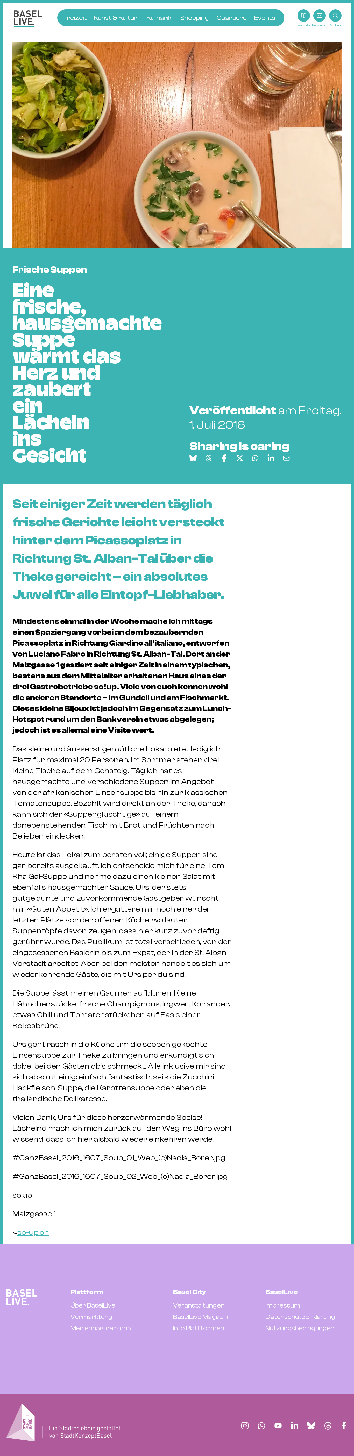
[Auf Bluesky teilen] (193, 458)
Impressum (282, 1305)
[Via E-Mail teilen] (286, 458)
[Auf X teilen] (239, 458)
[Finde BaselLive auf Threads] (328, 1426)
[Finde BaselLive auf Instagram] (245, 1426)
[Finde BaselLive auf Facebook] (344, 1426)
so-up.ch (33, 1232)
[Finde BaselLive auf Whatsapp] (261, 1426)
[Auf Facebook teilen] (224, 458)
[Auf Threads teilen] (208, 458)
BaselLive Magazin (200, 1316)
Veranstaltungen (198, 1305)
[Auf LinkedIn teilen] (270, 458)
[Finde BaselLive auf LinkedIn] (295, 1426)
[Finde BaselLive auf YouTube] (278, 1426)
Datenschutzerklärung (300, 1316)
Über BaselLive (92, 1305)
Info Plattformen (198, 1328)
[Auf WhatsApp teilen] (255, 458)
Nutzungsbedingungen (299, 1328)
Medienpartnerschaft (103, 1328)
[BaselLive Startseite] (28, 18)
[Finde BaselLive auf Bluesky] (311, 1426)
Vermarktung (91, 1316)
